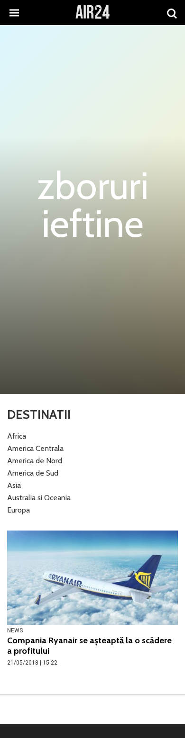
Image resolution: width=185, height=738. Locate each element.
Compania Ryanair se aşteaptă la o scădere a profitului (89, 645)
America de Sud (32, 472)
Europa (18, 509)
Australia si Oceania (39, 497)
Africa (16, 436)
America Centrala (35, 448)
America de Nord (34, 460)
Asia (14, 485)
